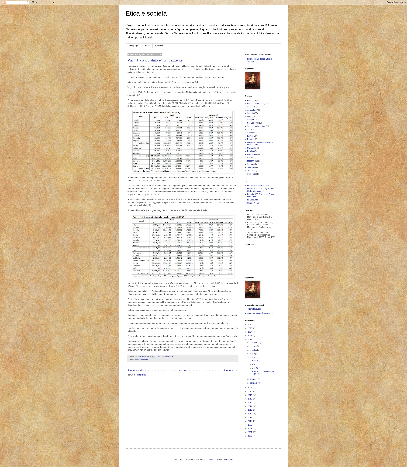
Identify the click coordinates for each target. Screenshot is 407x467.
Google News (253, 203)
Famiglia (251, 136)
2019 (250, 395)
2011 (250, 417)
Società (250, 113)
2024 (250, 332)
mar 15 (255, 364)
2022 (250, 339)
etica (249, 116)
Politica (250, 100)
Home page (133, 46)
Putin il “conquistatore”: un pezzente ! (156, 60)
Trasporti (251, 167)
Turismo (250, 170)
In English (146, 46)
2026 (250, 324)
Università (251, 148)
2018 (250, 399)
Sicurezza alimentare (256, 126)
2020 (250, 391)
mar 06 (255, 368)
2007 (250, 432)
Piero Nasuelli (254, 309)
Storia (137, 359)
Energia (250, 139)
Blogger (229, 459)
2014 (250, 406)
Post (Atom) (141, 375)
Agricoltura (159, 46)
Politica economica (255, 103)
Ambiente (251, 133)
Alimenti (250, 120)
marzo (253, 357)
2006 (250, 436)
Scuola (250, 158)
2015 (250, 402)
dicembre (254, 343)
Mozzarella (252, 161)
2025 (250, 328)
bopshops (210, 459)
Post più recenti (135, 370)
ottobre (253, 346)
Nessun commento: (166, 357)
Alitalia (250, 107)
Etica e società (146, 13)
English (250, 151)
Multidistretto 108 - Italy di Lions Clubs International (260, 190)
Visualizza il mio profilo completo (259, 313)
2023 (250, 336)
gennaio (254, 383)
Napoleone (252, 154)
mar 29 (255, 361)
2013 (250, 410)
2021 (250, 388)
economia (251, 174)
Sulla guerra (144, 359)
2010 (250, 421)
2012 (250, 414)
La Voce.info (252, 200)
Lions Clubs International (258, 185)
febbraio (254, 379)
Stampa (250, 164)
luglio (252, 354)
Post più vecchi (230, 370)
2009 (250, 425)
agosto (253, 350)
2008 (250, 428)
